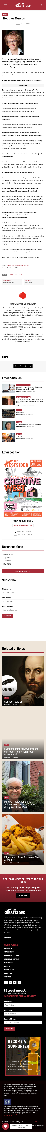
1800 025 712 (8, 1116)
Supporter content (23, 385)
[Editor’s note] (8, 413)
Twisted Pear (40, 1125)
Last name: (6, 598)
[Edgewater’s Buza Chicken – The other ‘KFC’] (23, 839)
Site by (34, 1125)
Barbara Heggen (20, 414)
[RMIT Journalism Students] (23, 295)
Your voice (19, 436)
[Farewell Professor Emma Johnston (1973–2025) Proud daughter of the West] (23, 786)
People (19, 422)
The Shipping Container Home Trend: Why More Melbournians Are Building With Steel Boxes (29, 401)
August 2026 (8, 554)
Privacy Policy (34, 1122)
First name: (6, 589)
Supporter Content (21, 391)
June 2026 (7, 561)
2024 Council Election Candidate (18, 275)
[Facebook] (15, 366)
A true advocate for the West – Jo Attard (29, 424)
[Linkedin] (25, 366)
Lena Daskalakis (20, 426)
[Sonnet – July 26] (23, 681)
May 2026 (7, 564)
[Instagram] (14, 982)
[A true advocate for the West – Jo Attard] (8, 425)
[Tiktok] (19, 982)
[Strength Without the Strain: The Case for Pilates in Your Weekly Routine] (8, 388)
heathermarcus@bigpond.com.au (18, 265)
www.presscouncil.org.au (11, 1114)
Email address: (7, 606)
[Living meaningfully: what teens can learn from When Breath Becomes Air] (23, 734)
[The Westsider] (23, 5)
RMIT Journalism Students (23, 304)
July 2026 (6, 557)
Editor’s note (20, 412)
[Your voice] (8, 437)
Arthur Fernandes (8, 283)
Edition (19, 410)
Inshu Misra (28, 283)
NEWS (5, 14)
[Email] (30, 366)
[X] (20, 366)
